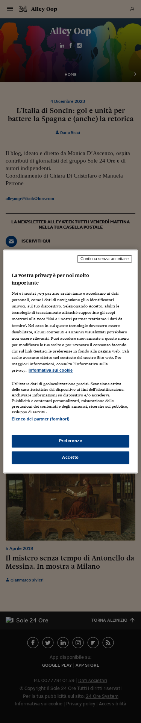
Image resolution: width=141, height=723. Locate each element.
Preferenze (70, 441)
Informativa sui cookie (51, 370)
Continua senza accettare (104, 258)
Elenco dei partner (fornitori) (40, 419)
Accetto (70, 457)
